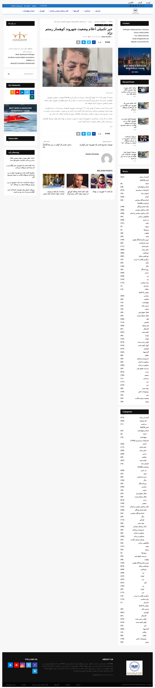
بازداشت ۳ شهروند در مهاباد (102, 191)
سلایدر (106, 25)
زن (148, 276)
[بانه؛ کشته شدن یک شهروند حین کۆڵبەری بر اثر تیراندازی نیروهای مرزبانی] (143, 105)
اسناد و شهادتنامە (28, 11)
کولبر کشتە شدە (143, 345)
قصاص (146, 322)
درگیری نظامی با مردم (141, 259)
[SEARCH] (8, 74)
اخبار (147, 180)
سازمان (34, 6)
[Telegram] (34, 671)
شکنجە (146, 299)
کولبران (42, 11)
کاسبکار (146, 329)
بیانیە (147, 223)
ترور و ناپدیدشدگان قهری (140, 240)
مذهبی (146, 375)
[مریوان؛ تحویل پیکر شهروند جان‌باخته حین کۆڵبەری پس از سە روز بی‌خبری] (143, 154)
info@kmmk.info (107, 675)
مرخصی (146, 378)
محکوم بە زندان (143, 365)
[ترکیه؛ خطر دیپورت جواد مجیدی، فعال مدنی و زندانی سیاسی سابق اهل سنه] (143, 90)
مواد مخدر (145, 388)
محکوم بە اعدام (143, 362)
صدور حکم (145, 306)
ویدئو (147, 401)
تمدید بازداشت (144, 243)
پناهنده (147, 233)
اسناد (147, 183)
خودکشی (146, 253)
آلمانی (140, 3)
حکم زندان (145, 250)
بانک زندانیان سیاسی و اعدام (59, 11)
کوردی (148, 3)
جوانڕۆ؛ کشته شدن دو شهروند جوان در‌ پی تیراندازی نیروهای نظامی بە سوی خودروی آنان (128, 123)
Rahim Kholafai (106, 37)
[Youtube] (16, 665)
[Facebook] (34, 665)
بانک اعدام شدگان (143, 206)
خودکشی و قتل (144, 256)
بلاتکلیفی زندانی (143, 216)
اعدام (147, 197)
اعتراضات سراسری (142, 190)
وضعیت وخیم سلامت (142, 398)
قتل (147, 319)
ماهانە (147, 355)
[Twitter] (28, 665)
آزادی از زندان (144, 177)
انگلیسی (130, 3)
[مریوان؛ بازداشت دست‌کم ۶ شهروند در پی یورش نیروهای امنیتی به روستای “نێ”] (143, 139)
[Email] (10, 665)
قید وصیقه (145, 325)
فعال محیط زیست (143, 315)
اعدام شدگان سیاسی (142, 200)
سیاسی (146, 296)
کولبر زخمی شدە (99, 25)
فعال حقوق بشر (143, 312)
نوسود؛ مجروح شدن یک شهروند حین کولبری (96, 145)
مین (147, 395)
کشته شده (145, 332)
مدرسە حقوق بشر (143, 368)
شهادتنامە (145, 302)
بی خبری (146, 220)
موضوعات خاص (143, 392)
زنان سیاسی (145, 283)
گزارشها (76, 11)
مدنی (147, 372)
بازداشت (87, 11)
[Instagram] (22, 665)
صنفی (147, 309)
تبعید (147, 236)
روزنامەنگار (145, 269)
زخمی (110, 25)
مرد (147, 382)
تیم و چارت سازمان (16, 6)
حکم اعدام (145, 246)
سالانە (147, 289)
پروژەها (146, 230)
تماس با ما (27, 6)
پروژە (147, 226)
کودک (147, 335)
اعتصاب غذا (145, 193)
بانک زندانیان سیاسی (142, 210)
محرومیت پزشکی (143, 359)
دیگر (147, 263)
